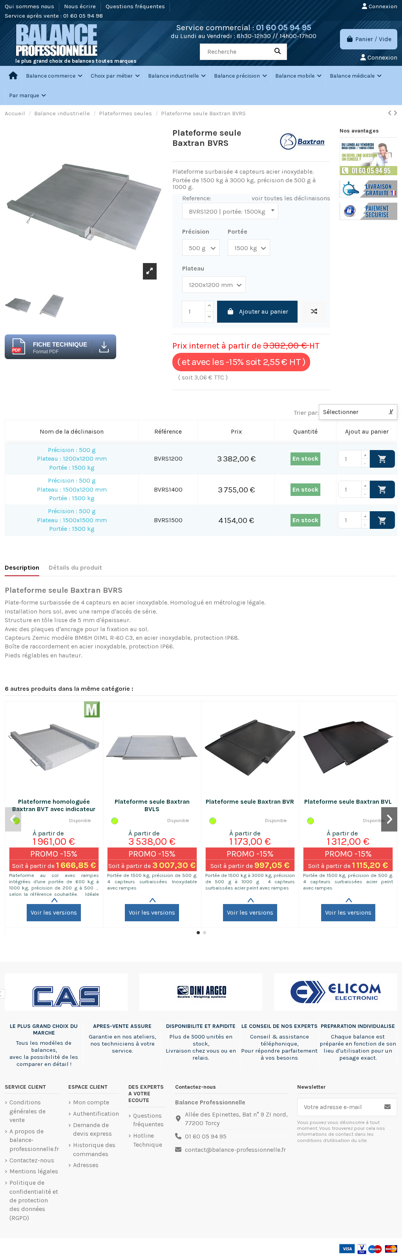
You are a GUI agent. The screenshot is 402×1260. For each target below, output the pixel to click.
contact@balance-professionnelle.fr (235, 1149)
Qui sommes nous (30, 6)
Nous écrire (80, 6)
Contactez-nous (31, 1160)
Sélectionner (358, 412)
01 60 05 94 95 (283, 27)
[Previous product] (390, 113)
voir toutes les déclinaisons (291, 198)
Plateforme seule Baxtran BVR (250, 801)
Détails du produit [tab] (75, 567)
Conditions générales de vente (27, 1111)
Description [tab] (22, 567)
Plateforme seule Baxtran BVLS (152, 805)
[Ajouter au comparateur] (314, 312)
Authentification (96, 1113)
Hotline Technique (147, 1140)
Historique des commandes (94, 1149)
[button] (115, 75)
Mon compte (91, 1102)
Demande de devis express (92, 1129)
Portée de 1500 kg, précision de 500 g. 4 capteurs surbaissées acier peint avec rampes (348, 881)
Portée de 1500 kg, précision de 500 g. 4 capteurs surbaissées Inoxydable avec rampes (152, 881)
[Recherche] (277, 52)
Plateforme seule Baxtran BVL (348, 801)
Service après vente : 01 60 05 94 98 (54, 15)
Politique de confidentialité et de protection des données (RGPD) (33, 1200)
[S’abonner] (387, 1106)
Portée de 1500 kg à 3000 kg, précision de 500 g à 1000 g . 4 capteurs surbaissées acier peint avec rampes (250, 881)
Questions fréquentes (136, 6)
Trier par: (306, 412)
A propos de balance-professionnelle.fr (34, 1140)
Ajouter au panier (263, 311)
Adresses (86, 1165)
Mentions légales (33, 1171)
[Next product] (395, 113)
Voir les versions (54, 912)
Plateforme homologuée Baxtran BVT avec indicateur (53, 805)
